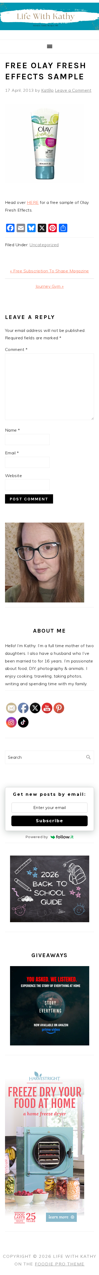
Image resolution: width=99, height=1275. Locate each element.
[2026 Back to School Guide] (49, 920)
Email (12, 452)
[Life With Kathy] (49, 33)
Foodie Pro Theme (59, 1264)
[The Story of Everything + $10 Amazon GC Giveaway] (49, 1043)
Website (13, 475)
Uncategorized (44, 244)
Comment (16, 349)
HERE (33, 202)
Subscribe (49, 820)
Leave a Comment (73, 90)
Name (12, 430)
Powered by (37, 837)
